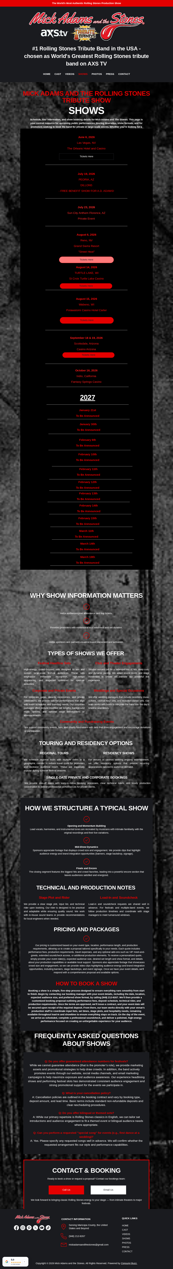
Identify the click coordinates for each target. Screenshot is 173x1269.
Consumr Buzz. (129, 1263)
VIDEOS (126, 1234)
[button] (66, 1190)
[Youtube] (41, 1227)
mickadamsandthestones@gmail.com (88, 1244)
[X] (35, 1227)
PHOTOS (126, 1243)
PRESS (125, 1247)
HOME (125, 1225)
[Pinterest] (29, 1227)
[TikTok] (48, 1227)
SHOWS (126, 1238)
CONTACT (127, 1251)
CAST (125, 1230)
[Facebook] (16, 1227)
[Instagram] (22, 1227)
